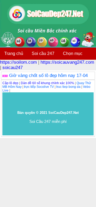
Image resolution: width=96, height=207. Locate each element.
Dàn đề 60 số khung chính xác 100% (47, 83)
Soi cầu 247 (43, 53)
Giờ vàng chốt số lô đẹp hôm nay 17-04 (48, 75)
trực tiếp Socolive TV (39, 87)
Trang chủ (13, 53)
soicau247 (12, 67)
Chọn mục (72, 53)
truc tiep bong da (68, 87)
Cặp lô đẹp (10, 83)
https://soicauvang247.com (67, 62)
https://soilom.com (18, 62)
